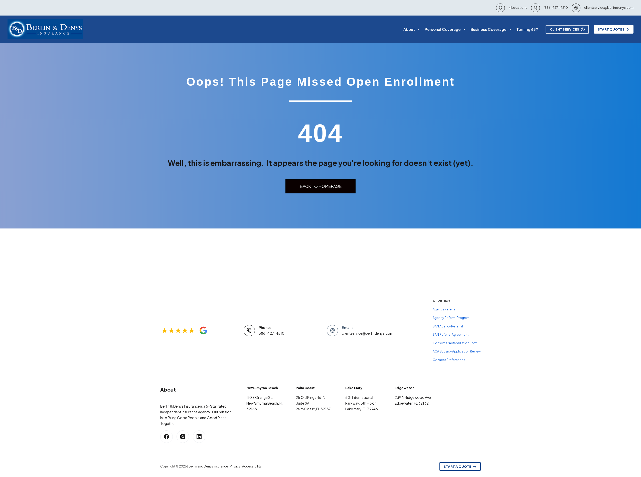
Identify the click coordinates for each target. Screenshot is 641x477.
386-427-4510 (271, 333)
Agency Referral (444, 309)
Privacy (235, 466)
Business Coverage (488, 29)
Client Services (564, 29)
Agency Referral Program (451, 318)
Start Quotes (611, 29)
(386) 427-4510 (556, 8)
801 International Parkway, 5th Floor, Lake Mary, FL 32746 (361, 403)
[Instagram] (183, 436)
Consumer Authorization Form (455, 343)
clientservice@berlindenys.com (608, 8)
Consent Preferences (449, 360)
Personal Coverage (443, 29)
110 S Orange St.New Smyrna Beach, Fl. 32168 (264, 403)
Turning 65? (527, 29)
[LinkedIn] (199, 436)
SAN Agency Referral (448, 326)
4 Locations (518, 8)
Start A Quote (457, 466)
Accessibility (251, 466)
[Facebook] (166, 436)
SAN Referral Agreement (450, 334)
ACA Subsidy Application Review (457, 351)
